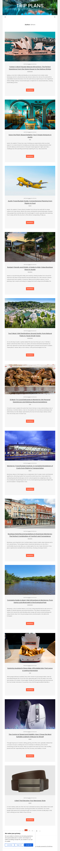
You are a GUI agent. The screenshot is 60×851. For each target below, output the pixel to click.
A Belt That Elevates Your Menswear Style (30, 801)
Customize (9, 845)
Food (30, 139)
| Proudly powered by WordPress (44, 846)
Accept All (28, 845)
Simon (29, 64)
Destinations (30, 71)
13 (36, 831)
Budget (30, 205)
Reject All (19, 845)
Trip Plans (30, 6)
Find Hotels (30, 272)
